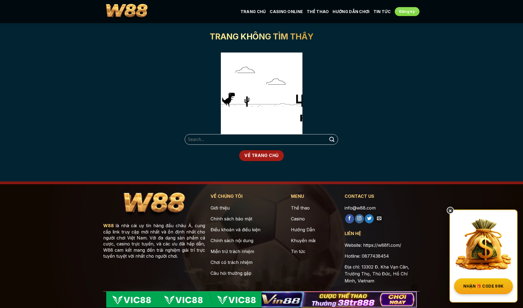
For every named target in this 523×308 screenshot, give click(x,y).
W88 (108, 225)
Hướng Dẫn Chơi (351, 11)
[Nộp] (331, 139)
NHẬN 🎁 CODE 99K (483, 286)
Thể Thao (318, 11)
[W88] (127, 12)
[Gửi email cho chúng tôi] (379, 218)
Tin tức (382, 11)
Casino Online (286, 11)
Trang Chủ (253, 11)
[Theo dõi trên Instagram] (359, 218)
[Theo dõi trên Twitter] (369, 218)
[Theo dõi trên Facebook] (349, 218)
